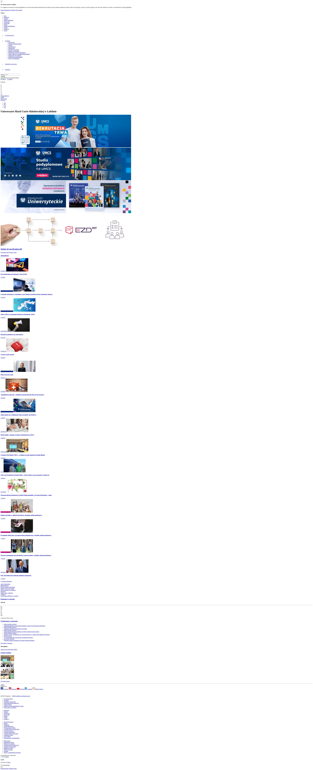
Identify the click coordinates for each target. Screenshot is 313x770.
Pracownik (6, 23)
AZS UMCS (7, 736)
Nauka (5, 723)
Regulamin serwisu (9, 742)
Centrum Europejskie (9, 732)
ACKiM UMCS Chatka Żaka (11, 729)
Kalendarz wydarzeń (8, 599)
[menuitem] (82, 35)
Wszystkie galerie (5, 681)
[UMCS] (3, 79)
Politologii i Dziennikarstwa (15, 57)
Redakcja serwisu (8, 748)
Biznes (5, 24)
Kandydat (6, 17)
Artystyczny (11, 42)
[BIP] (2, 97)
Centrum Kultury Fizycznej (11, 733)
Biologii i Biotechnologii (14, 44)
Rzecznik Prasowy (9, 722)
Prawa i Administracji (13, 58)
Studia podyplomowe (9, 26)
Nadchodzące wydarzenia (9, 621)
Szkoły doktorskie (8, 20)
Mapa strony (4, 98)
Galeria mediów (6, 653)
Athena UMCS (8, 704)
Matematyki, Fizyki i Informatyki (16, 52)
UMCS (7, 757)
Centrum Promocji (8, 730)
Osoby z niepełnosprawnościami (12, 752)
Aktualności (5, 255)
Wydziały (7, 41)
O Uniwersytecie (9, 35)
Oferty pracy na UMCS (10, 707)
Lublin (5, 27)
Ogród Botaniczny (8, 726)
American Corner (8, 735)
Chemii (10, 45)
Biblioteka (6, 725)
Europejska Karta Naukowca (11, 703)
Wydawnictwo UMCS (9, 728)
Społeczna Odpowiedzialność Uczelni (13, 706)
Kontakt (6, 751)
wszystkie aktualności (6, 581)
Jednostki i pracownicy (11, 64)
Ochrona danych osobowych (11, 745)
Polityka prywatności (9, 743)
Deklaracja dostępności (10, 746)
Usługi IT (6, 29)
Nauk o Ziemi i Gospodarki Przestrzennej (19, 54)
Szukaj (2, 74)
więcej (5, 30)
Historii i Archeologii (13, 51)
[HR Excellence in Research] (20, 696)
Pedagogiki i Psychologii (14, 55)
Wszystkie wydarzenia (6, 643)
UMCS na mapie (8, 749)
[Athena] (9, 79)
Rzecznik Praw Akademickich (11, 738)
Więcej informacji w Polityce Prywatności (11, 10)
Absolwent (7, 21)
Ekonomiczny (12, 46)
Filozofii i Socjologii (13, 49)
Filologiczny (11, 48)
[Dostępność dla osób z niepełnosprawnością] (5, 96)
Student (6, 19)
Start (5, 16)
